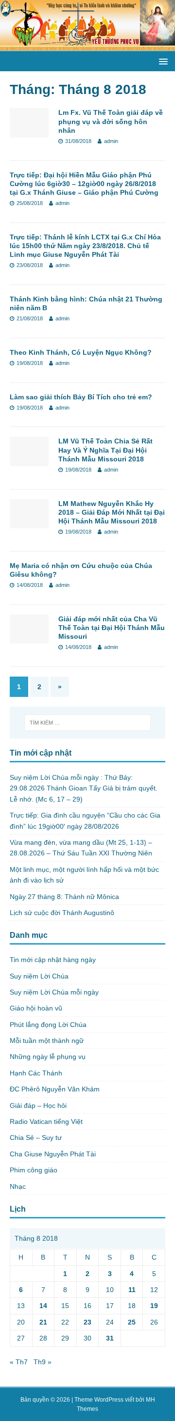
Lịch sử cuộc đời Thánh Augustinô (62, 912)
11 (132, 1290)
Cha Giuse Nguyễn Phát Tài (53, 1154)
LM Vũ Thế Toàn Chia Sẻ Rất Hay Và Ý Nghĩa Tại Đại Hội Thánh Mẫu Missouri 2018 (105, 449)
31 (110, 1338)
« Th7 (19, 1362)
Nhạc (18, 1186)
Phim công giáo (33, 1170)
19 (154, 1306)
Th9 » (43, 1362)
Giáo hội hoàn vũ (36, 1008)
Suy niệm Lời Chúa (39, 976)
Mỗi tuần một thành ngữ (47, 1040)
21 (43, 1322)
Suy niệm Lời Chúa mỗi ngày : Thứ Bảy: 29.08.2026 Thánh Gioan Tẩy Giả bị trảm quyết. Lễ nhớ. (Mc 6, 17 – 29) (84, 788)
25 (132, 1322)
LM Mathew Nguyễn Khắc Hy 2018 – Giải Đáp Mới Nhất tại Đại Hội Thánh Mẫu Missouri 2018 (111, 512)
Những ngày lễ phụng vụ (48, 1056)
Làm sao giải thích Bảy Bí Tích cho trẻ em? (81, 397)
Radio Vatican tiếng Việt (46, 1121)
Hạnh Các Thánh (36, 1073)
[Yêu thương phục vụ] (87, 45)
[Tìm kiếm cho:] (88, 722)
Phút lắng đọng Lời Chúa (48, 1024)
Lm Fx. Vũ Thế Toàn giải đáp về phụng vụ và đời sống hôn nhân (110, 121)
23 (87, 1322)
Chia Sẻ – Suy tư (36, 1137)
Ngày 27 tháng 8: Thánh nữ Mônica (64, 896)
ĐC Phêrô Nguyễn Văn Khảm (55, 1089)
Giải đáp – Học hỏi (38, 1105)
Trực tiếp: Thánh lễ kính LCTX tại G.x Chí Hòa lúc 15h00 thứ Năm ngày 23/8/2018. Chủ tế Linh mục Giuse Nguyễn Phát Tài (85, 245)
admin (111, 141)
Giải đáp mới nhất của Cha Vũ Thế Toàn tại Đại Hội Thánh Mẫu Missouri (111, 627)
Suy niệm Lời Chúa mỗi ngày (54, 992)
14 (43, 1306)
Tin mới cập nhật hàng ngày (53, 959)
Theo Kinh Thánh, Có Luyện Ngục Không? (81, 352)
